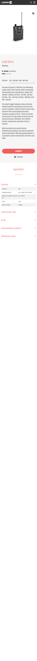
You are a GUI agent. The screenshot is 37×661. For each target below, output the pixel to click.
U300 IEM (8, 74)
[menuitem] (31, 2)
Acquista (18, 151)
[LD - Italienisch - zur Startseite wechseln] (6, 2)
